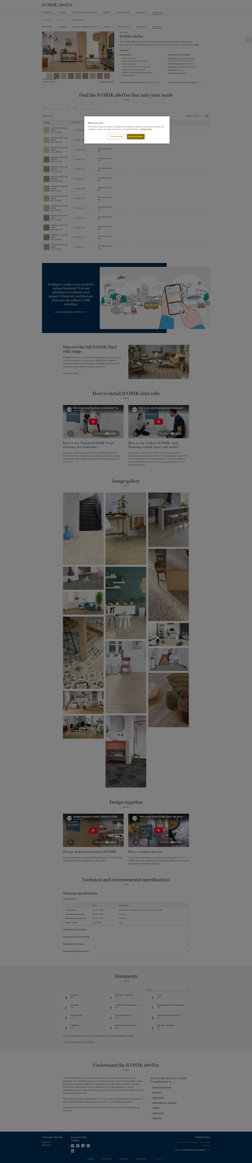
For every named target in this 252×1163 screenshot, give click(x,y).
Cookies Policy (146, 129)
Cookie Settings (117, 136)
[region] (127, 130)
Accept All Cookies (135, 136)
